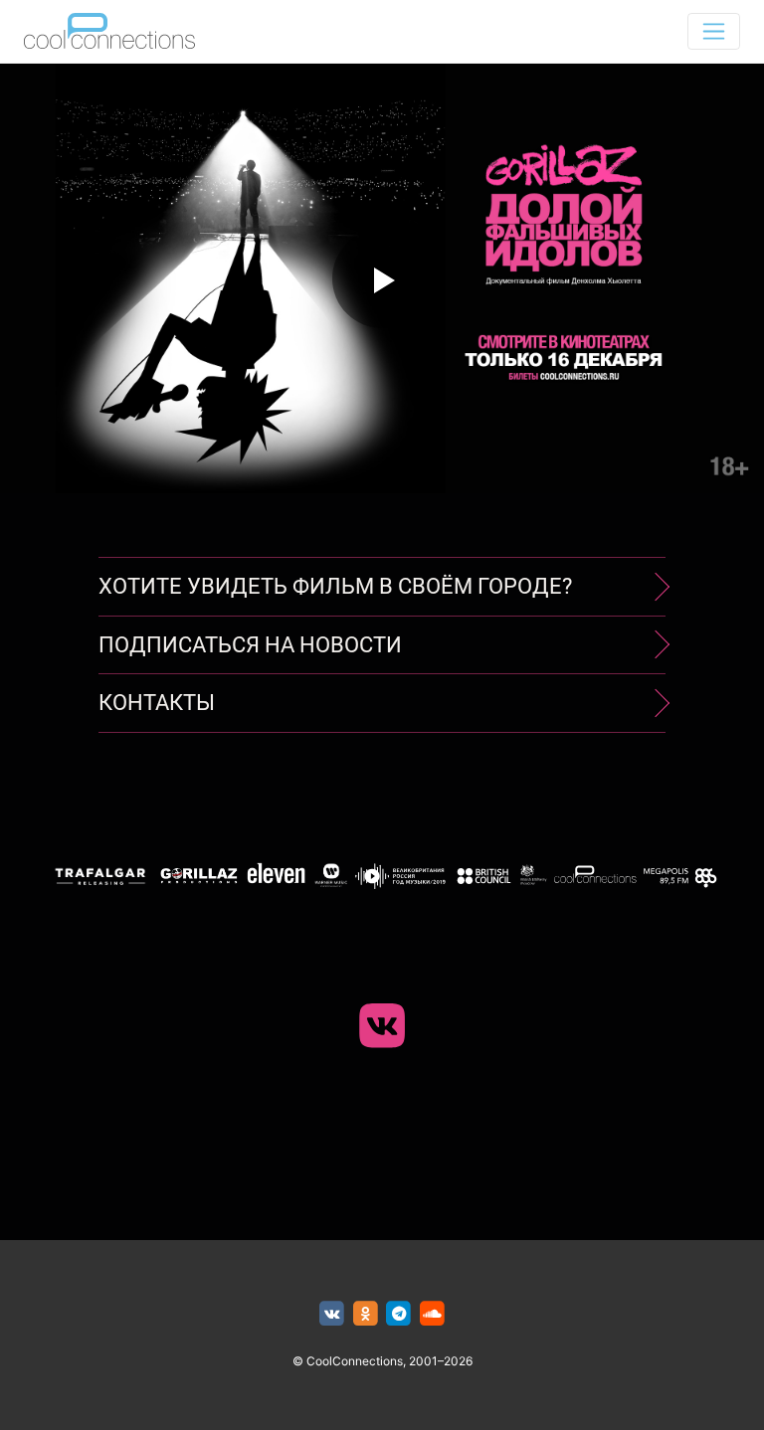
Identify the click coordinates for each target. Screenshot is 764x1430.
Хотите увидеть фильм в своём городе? (335, 586)
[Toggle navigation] (713, 31)
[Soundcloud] (432, 1314)
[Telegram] (399, 1314)
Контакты (156, 702)
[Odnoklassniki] (365, 1314)
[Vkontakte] (331, 1314)
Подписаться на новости (250, 644)
